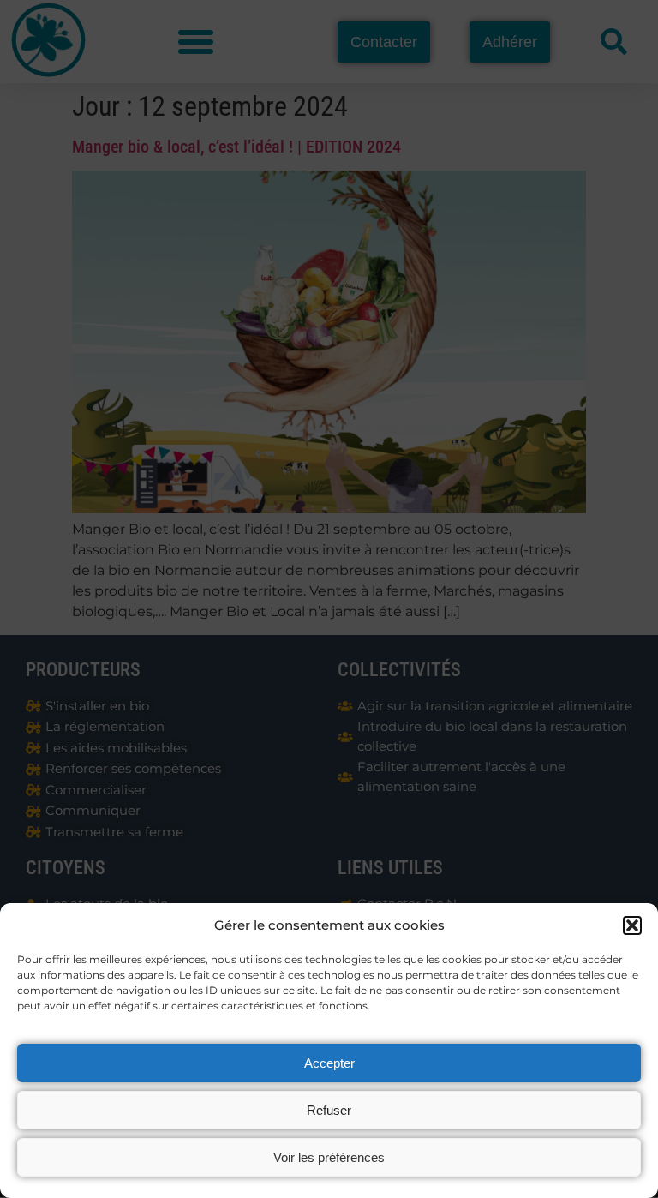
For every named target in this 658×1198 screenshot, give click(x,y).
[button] (632, 925)
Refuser (329, 1110)
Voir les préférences (329, 1157)
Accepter (329, 1063)
